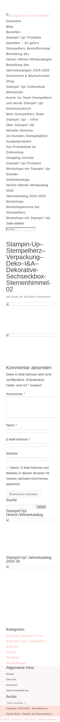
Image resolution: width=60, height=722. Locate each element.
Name (11, 425)
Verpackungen (16, 663)
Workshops (15, 201)
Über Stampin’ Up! (20, 125)
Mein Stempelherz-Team (25, 114)
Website (12, 453)
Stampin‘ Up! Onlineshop (25, 86)
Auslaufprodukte (19, 141)
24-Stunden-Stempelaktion (27, 136)
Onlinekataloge (17, 179)
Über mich (11, 679)
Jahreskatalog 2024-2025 (26, 196)
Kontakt (12, 174)
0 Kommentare (43, 296)
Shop (10, 81)
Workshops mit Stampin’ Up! (28, 168)
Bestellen (13, 32)
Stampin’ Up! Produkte (23, 163)
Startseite (13, 21)
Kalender (12, 646)
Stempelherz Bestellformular (28, 48)
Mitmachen (14, 92)
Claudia (14, 296)
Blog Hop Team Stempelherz (26, 641)
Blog (9, 26)
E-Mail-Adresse (18, 439)
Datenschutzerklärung (17, 690)
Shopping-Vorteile (20, 158)
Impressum (11, 685)
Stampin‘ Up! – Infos (22, 119)
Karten (11, 652)
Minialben (13, 657)
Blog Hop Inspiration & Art (24, 635)
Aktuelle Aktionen (19, 130)
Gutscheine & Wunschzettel (27, 76)
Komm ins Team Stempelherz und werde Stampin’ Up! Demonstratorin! (29, 103)
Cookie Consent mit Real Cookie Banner (28, 719)
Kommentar (15, 394)
